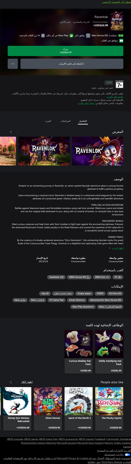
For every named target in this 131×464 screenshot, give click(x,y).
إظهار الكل (26, 382)
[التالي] (11, 132)
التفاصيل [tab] (83, 120)
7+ (110, 83)
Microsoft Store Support (90, 442)
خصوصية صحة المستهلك (118, 458)
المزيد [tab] (48, 120)
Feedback (100, 439)
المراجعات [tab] (65, 120)
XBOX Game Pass (48, 439)
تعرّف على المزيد (115, 96)
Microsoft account (67, 442)
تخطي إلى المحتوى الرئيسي (116, 2)
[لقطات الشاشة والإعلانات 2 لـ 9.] (44, 151)
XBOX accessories (68, 439)
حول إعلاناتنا (94, 462)
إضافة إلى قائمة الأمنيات (70, 63)
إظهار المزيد (117, 248)
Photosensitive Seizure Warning (38, 442)
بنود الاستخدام (20, 458)
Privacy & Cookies (78, 458)
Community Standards (118, 439)
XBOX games (31, 439)
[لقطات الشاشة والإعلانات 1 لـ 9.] (97, 151)
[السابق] (17, 132)
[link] (109, 352)
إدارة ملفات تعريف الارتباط (42, 458)
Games (127, 446)
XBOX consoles (15, 439)
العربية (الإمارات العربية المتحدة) (114, 450)
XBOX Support (86, 439)
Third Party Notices (111, 462)
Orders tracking (122, 442)
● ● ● (12, 64)
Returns (108, 442)
